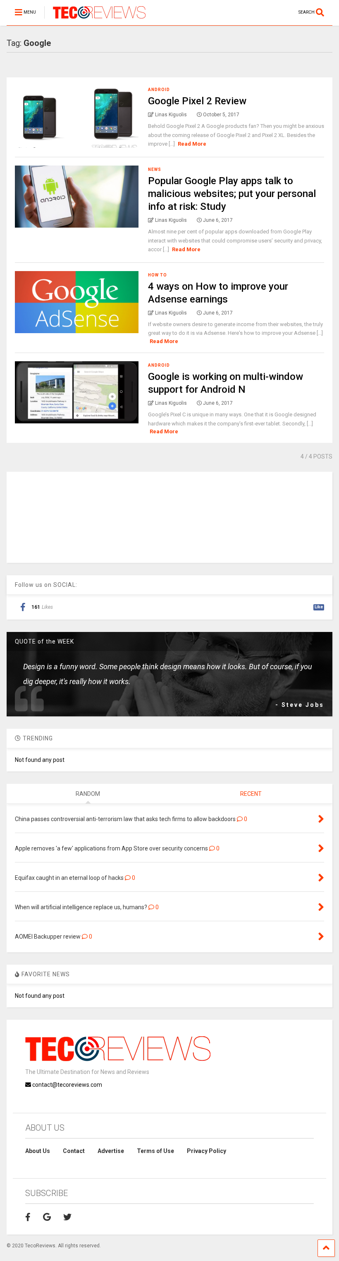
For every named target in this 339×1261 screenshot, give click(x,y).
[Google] (47, 1217)
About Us (37, 1151)
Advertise (111, 1151)
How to (157, 275)
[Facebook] (28, 1217)
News (154, 169)
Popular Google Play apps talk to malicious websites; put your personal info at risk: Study (232, 193)
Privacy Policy (206, 1151)
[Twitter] (67, 1217)
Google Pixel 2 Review (197, 101)
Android (159, 89)
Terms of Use (155, 1151)
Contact (74, 1151)
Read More (192, 144)
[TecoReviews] (95, 19)
